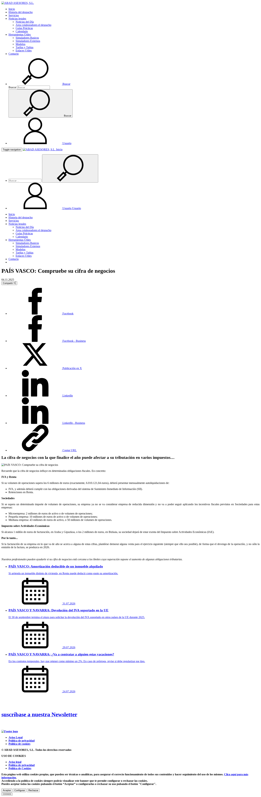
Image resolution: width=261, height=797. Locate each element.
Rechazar (33, 790)
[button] (39, 83)
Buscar (12, 87)
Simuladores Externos (28, 40)
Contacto (14, 53)
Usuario (71, 208)
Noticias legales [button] (17, 18)
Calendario (22, 31)
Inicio (12, 8)
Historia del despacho (21, 12)
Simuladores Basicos (27, 37)
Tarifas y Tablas (24, 47)
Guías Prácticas (24, 28)
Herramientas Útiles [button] (20, 34)
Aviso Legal (16, 737)
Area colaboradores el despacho (33, 24)
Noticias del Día (25, 21)
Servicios (14, 15)
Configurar (19, 790)
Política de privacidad (22, 740)
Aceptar (7, 790)
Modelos (20, 44)
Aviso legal (15, 761)
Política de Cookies (20, 768)
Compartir (8, 283)
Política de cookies (19, 743)
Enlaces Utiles (24, 50)
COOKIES (7, 794)
